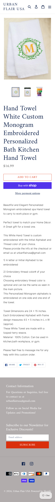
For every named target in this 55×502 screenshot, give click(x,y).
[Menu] (49, 7)
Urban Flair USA (14, 6)
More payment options (27, 193)
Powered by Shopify (41, 491)
